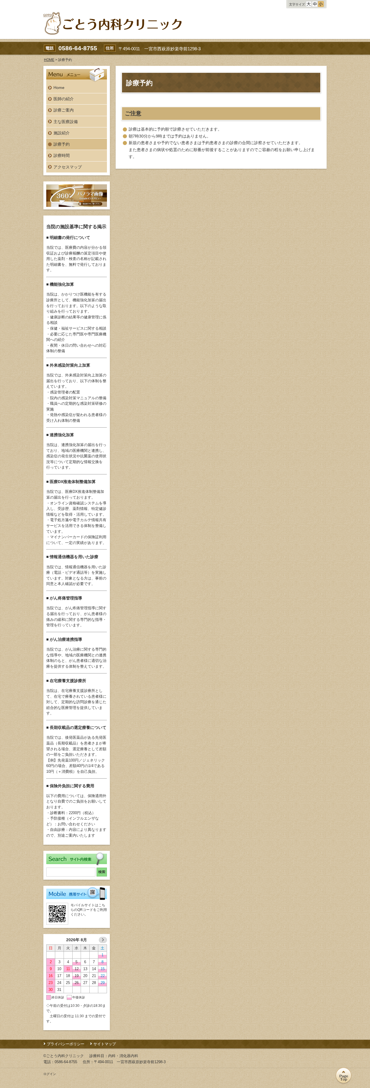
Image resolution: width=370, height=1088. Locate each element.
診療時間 (61, 155)
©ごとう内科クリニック (63, 1056)
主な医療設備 (65, 121)
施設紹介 (61, 133)
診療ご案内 (63, 110)
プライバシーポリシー (65, 1044)
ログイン (49, 1074)
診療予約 (61, 144)
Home (58, 87)
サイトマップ (104, 1044)
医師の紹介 (63, 98)
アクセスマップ (67, 167)
